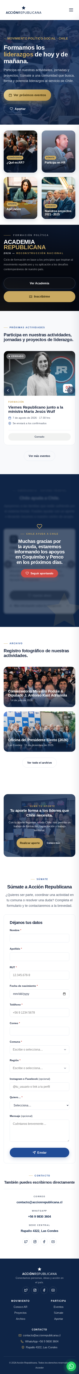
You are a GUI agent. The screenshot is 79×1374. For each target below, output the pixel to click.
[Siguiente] (71, 390)
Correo (15, 1023)
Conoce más (53, 843)
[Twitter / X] (26, 1241)
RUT (13, 967)
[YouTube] (53, 1241)
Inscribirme (42, 296)
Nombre (15, 930)
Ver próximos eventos (30, 95)
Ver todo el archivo (39, 762)
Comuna (16, 1041)
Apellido (16, 948)
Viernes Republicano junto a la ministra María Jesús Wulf (35, 409)
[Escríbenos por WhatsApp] (71, 1366)
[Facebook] (44, 1241)
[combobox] (39, 1049)
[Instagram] (35, 1241)
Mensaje (21, 1116)
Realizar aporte (30, 843)
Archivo (20, 1318)
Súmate (58, 1312)
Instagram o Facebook (30, 1079)
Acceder (39, 1367)
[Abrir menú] (71, 10)
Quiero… (16, 1097)
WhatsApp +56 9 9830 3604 (41, 1341)
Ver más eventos (39, 455)
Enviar (41, 1152)
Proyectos (20, 1312)
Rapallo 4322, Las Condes (39, 1231)
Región (15, 1060)
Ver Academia (39, 283)
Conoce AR (20, 1306)
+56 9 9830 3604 (39, 1216)
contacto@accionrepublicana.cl (39, 1202)
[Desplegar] (65, 1049)
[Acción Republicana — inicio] (24, 10)
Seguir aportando (41, 573)
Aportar (20, 108)
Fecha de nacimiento (24, 986)
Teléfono (16, 1004)
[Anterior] (8, 390)
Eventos (59, 1306)
